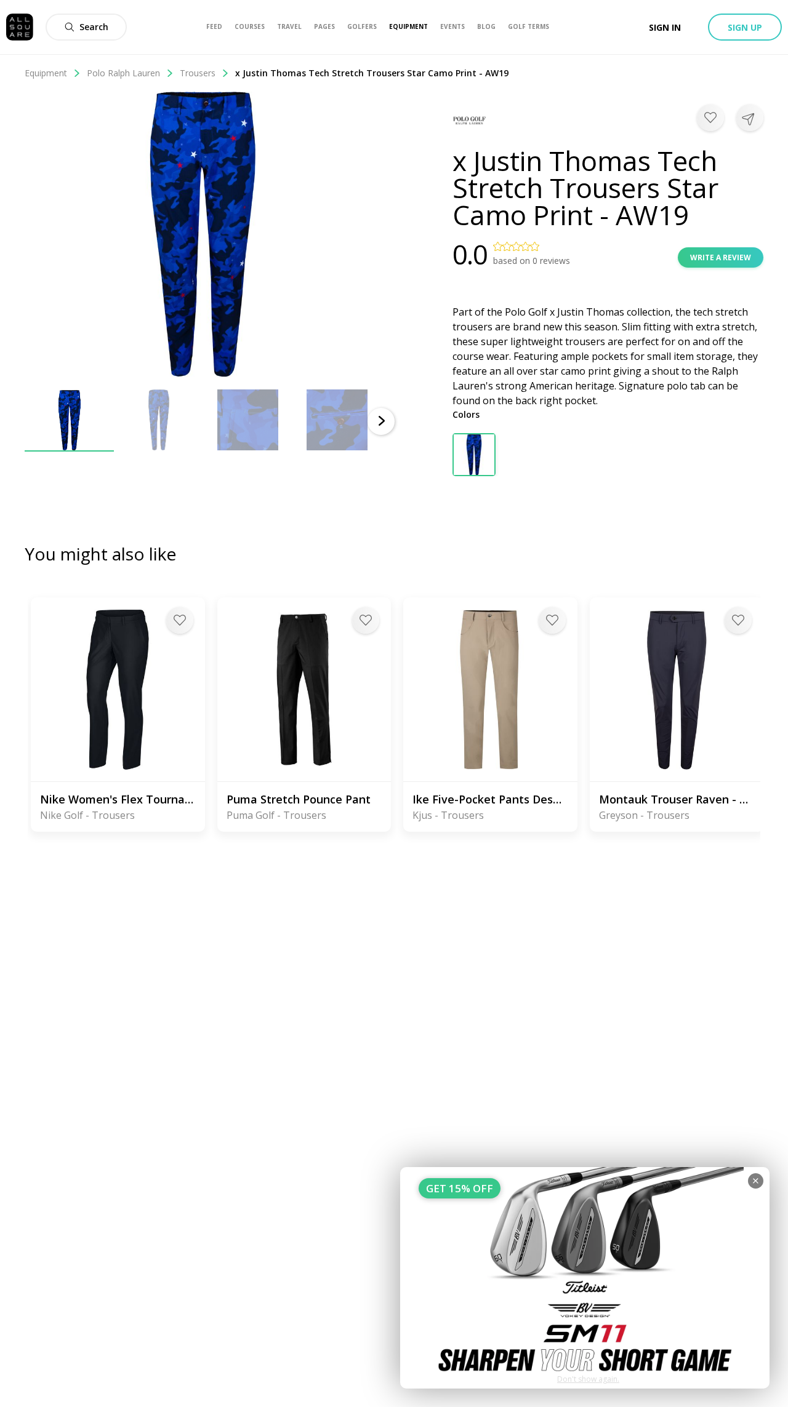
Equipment (46, 73)
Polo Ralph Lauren (123, 73)
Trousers (197, 73)
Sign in (665, 27)
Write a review (720, 257)
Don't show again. (588, 1379)
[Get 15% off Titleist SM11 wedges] (585, 1278)
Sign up (745, 27)
